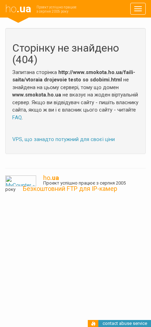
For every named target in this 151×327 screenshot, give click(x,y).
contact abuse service (125, 323)
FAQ (17, 117)
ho (18, 8)
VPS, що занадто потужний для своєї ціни (63, 139)
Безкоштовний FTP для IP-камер (70, 188)
